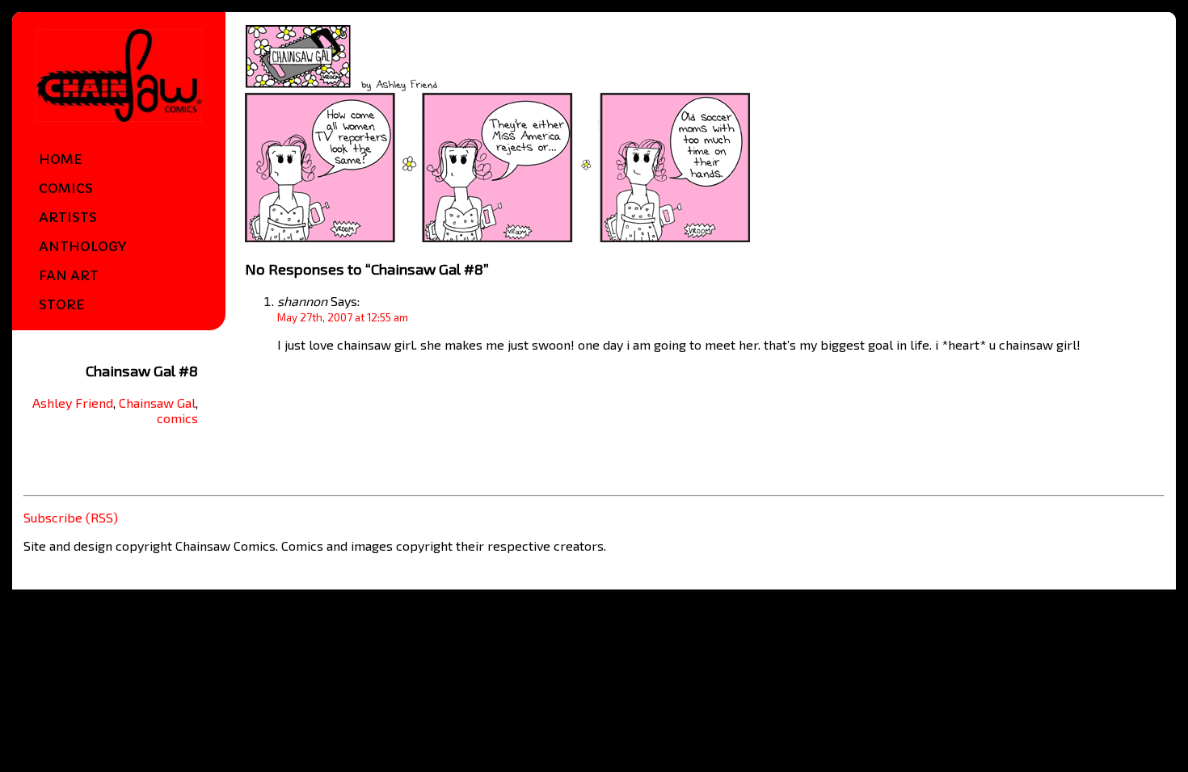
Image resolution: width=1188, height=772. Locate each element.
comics (177, 418)
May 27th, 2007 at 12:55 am (342, 317)
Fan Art (69, 275)
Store (62, 304)
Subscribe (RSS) (70, 517)
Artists (68, 217)
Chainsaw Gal (157, 402)
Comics (66, 188)
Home (60, 159)
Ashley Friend (72, 402)
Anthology (82, 246)
